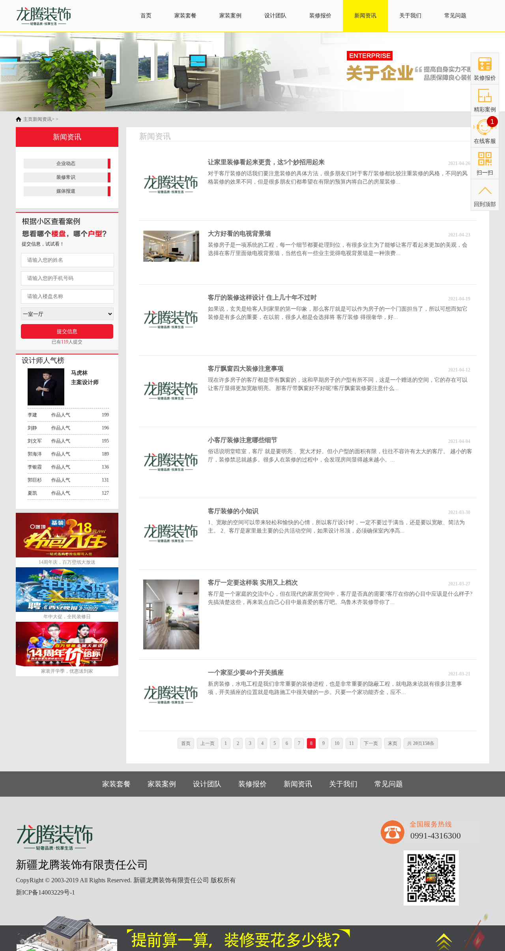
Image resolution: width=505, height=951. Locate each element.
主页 (28, 119)
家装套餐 (185, 16)
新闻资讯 (365, 16)
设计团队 (275, 16)
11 (351, 743)
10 (337, 743)
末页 (392, 743)
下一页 (371, 743)
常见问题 (455, 16)
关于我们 (410, 16)
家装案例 (230, 16)
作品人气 (68, 415)
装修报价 (320, 16)
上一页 (207, 743)
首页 (146, 16)
